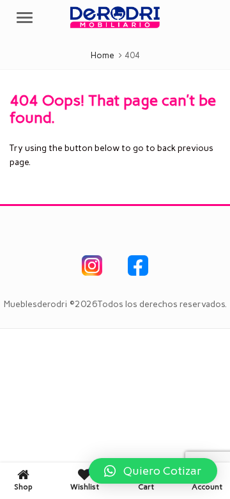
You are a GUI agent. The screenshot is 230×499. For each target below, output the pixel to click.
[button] (153, 471)
